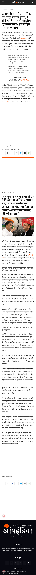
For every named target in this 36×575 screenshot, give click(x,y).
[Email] (25, 153)
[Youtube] (28, 563)
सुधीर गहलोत (9, 146)
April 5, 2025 (24, 80)
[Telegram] (21, 153)
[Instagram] (11, 563)
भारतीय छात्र (5, 102)
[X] (17, 153)
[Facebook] (13, 153)
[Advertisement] (18, 123)
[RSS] (16, 563)
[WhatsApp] (29, 153)
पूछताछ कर (23, 38)
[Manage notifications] (3, 571)
